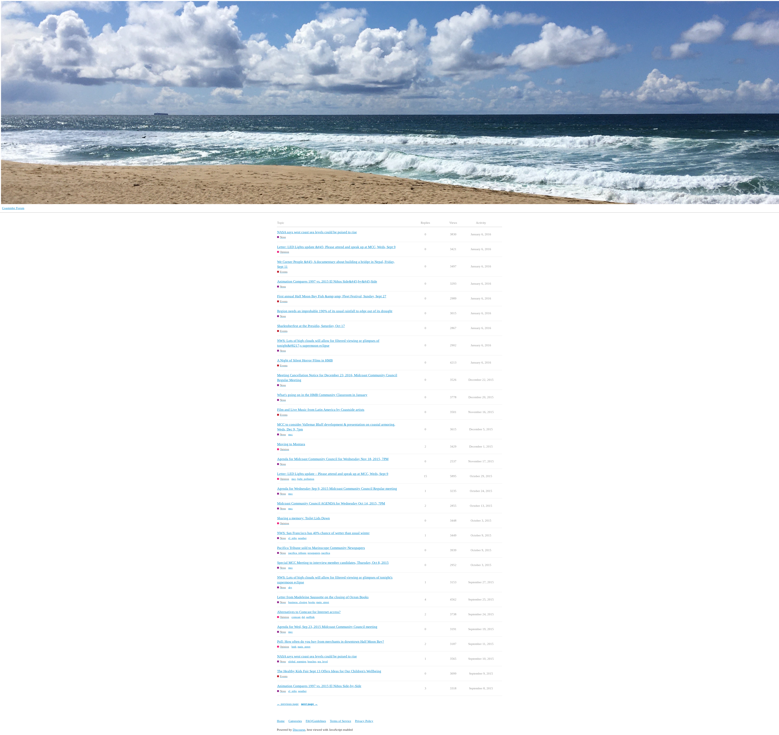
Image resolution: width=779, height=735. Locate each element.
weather (302, 538)
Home (281, 721)
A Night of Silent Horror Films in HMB (305, 360)
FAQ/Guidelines (316, 721)
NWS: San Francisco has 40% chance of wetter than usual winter (323, 533)
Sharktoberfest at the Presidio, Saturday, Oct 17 (311, 326)
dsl (303, 617)
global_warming (297, 661)
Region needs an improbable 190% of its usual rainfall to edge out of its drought (334, 311)
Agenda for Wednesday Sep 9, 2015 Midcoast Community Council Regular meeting (337, 489)
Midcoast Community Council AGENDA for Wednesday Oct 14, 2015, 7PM (331, 503)
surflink (310, 617)
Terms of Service (340, 721)
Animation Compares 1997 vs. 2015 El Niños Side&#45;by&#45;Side (327, 281)
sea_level (322, 661)
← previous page (288, 704)
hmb (294, 646)
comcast (296, 617)
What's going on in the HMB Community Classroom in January (322, 395)
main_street (322, 602)
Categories (295, 721)
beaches (312, 661)
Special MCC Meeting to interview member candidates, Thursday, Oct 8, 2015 (333, 563)
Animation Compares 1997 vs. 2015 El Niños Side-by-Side (319, 686)
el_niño (292, 538)
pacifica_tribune (297, 552)
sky (290, 587)
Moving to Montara (291, 444)
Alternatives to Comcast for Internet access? (309, 612)
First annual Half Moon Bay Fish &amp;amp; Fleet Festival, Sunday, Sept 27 (331, 296)
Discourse (299, 729)
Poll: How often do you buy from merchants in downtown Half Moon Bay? (330, 642)
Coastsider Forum (13, 208)
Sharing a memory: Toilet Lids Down (303, 518)
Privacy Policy (364, 721)
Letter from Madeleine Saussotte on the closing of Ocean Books (323, 597)
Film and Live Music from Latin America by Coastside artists (320, 410)
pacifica (325, 552)
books (311, 602)
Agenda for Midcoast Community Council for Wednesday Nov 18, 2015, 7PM (332, 459)
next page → (309, 704)
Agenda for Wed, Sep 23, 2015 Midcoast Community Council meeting (327, 627)
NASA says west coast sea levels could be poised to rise (317, 232)
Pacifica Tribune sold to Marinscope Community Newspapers (321, 548)
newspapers (314, 552)
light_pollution (305, 478)
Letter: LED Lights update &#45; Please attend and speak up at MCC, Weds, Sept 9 (336, 247)
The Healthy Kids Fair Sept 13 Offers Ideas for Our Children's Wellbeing (329, 671)
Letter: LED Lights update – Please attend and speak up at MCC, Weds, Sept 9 (332, 474)
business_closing (297, 602)
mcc (290, 434)
